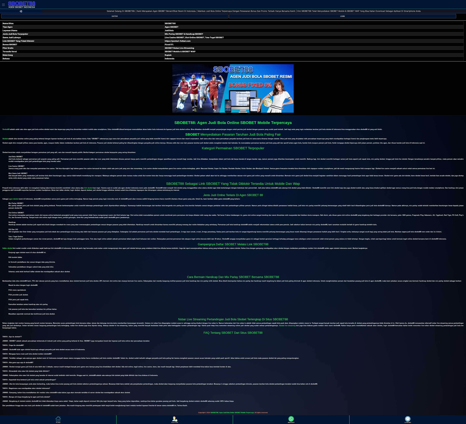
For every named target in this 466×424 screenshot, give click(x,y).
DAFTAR (115, 16)
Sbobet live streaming (287, 325)
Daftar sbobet (7, 248)
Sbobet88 (5, 129)
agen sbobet (13, 199)
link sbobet (88, 188)
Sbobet (5, 139)
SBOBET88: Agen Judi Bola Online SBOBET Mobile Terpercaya (232, 412)
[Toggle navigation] (3, 4)
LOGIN (342, 16)
